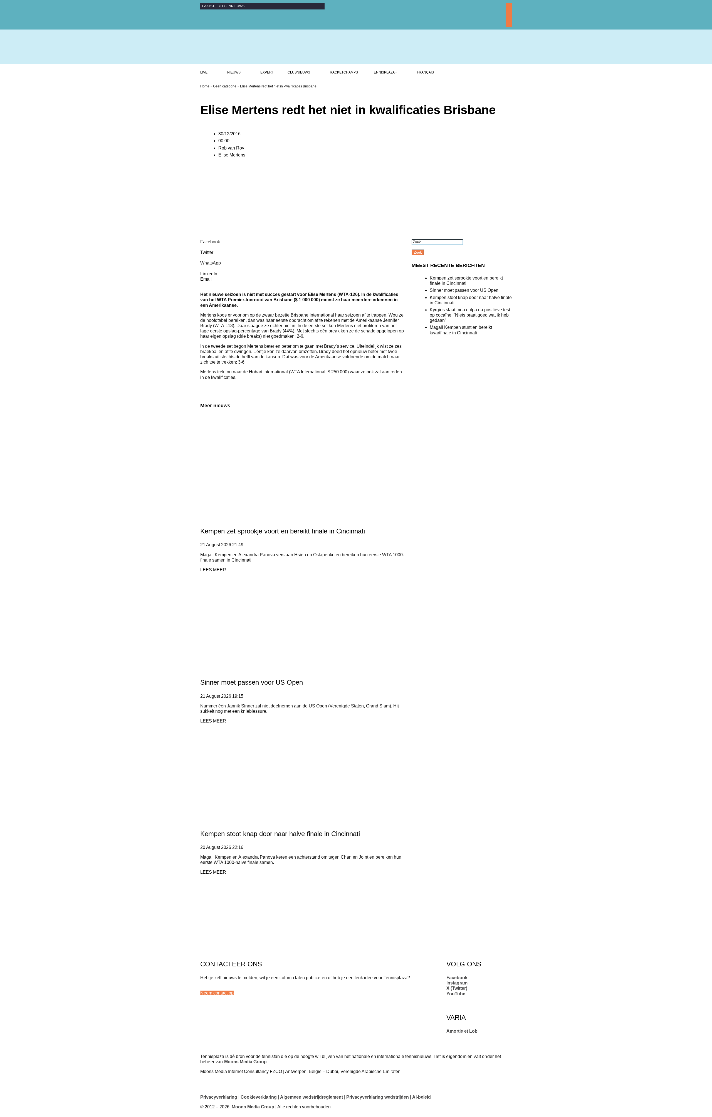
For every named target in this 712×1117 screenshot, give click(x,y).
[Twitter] (509, 18)
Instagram (457, 983)
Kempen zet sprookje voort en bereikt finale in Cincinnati (282, 531)
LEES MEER (213, 569)
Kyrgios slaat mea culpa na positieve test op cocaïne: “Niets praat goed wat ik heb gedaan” (470, 315)
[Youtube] (509, 24)
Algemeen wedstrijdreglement (311, 1097)
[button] (217, 993)
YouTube (455, 993)
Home (204, 86)
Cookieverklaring (259, 1097)
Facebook (457, 977)
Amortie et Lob (462, 1031)
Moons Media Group (245, 1061)
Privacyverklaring (218, 1097)
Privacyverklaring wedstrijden (377, 1097)
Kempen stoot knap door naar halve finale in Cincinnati (280, 833)
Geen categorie (224, 86)
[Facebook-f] (509, 6)
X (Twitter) (456, 988)
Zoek (418, 252)
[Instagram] (509, 12)
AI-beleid (421, 1097)
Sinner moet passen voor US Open (251, 682)
